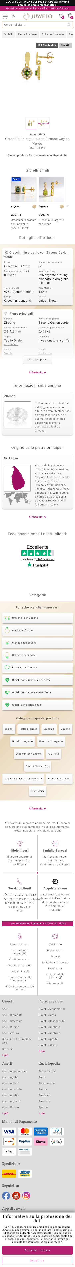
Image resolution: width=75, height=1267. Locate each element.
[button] (5, 16)
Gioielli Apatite (48, 1039)
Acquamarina (47, 1071)
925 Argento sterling (18, 292)
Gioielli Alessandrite (52, 1021)
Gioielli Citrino (48, 1045)
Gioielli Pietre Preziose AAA (17, 1041)
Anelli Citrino (10, 1107)
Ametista (44, 1101)
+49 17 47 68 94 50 (20, 895)
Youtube (16, 1196)
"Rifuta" (19, 1236)
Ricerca (69, 24)
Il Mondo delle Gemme (55, 976)
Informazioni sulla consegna (19, 979)
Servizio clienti (19, 888)
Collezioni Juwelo (53, 34)
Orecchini (49, 729)
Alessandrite (47, 1083)
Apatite (43, 1107)
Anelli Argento (11, 1101)
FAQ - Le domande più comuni (19, 988)
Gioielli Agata (47, 1015)
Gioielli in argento (22, 741)
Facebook (6, 1196)
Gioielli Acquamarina (52, 1009)
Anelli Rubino (10, 1027)
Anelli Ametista (12, 1089)
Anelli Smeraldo (12, 1021)
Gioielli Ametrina (49, 1033)
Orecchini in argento (51, 741)
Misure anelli (55, 984)
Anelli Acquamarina (14, 1071)
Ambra (43, 1089)
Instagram (26, 1196)
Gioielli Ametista (49, 1027)
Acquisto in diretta (20, 966)
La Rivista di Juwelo (55, 963)
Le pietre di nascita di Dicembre (23, 779)
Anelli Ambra (10, 1083)
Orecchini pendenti (17, 301)
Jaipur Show (47, 301)
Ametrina (45, 1095)
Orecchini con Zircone (29, 754)
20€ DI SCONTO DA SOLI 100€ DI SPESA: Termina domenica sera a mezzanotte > (37, 3)
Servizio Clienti (19, 945)
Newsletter (55, 969)
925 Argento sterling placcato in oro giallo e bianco (54, 279)
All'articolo (35, 373)
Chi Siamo (55, 945)
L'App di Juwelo (20, 972)
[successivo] (67, 205)
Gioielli (8, 34)
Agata (42, 1077)
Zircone (9, 323)
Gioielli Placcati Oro (37, 766)
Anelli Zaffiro (10, 1033)
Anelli (5, 1009)
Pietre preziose (28, 729)
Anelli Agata (10, 1077)
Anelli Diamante (12, 1015)
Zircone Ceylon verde (54, 323)
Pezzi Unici (37, 791)
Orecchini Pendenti (59, 779)
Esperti (55, 957)
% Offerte (53, 754)
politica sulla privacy (46, 1242)
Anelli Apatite (11, 1095)
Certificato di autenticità (19, 952)
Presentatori (55, 951)
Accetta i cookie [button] (37, 1250)
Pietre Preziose (27, 34)
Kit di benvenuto (19, 960)
